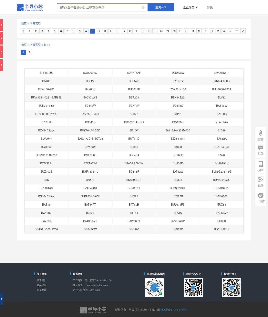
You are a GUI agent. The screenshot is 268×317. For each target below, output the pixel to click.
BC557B (134, 54)
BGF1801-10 (105, 115)
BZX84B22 (163, 65)
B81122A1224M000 (163, 87)
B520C (105, 120)
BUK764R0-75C (104, 87)
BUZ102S (75, 115)
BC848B (104, 81)
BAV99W (104, 98)
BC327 (105, 54)
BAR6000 (192, 131)
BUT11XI (134, 93)
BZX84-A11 (163, 93)
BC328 (163, 120)
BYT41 (134, 143)
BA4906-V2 (104, 148)
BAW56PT (134, 148)
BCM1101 (134, 126)
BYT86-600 (75, 48)
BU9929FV (192, 109)
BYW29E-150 (163, 59)
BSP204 (134, 65)
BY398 (163, 98)
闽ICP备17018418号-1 (161, 207)
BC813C (163, 70)
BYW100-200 (75, 59)
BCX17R (134, 70)
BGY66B (163, 104)
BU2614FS (163, 137)
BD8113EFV (192, 154)
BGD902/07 (104, 48)
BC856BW (163, 48)
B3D (75, 120)
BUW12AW (192, 81)
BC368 (134, 98)
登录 (184, 4)
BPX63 (134, 131)
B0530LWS (104, 65)
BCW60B (163, 81)
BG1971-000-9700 (75, 154)
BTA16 (163, 143)
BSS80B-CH (134, 120)
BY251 (163, 76)
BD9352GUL (163, 126)
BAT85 (75, 54)
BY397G (163, 54)
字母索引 (68, 15)
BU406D (163, 109)
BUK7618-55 (75, 70)
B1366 (192, 87)
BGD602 (75, 98)
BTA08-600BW (134, 109)
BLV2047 (75, 93)
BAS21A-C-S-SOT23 (105, 93)
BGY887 (75, 143)
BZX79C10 (104, 109)
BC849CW (104, 154)
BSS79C (163, 154)
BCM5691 (76, 109)
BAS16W (192, 70)
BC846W (104, 70)
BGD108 (133, 154)
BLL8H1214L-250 (75, 104)
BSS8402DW (75, 131)
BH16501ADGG (134, 81)
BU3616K (134, 59)
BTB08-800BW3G (75, 76)
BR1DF (134, 87)
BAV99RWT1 (192, 48)
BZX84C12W (75, 87)
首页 (60, 15)
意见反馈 (66, 194)
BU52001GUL (192, 120)
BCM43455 (192, 126)
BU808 (192, 148)
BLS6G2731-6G (192, 115)
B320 (192, 104)
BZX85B (163, 131)
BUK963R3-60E (104, 131)
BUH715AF (134, 48)
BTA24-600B (192, 54)
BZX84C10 (104, 126)
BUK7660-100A (192, 59)
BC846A (134, 104)
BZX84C (104, 59)
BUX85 (192, 137)
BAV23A (75, 148)
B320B (105, 143)
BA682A (192, 93)
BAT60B (192, 76)
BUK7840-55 (192, 98)
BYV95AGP (163, 148)
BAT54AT (104, 137)
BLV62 (192, 65)
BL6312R (75, 81)
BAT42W (163, 115)
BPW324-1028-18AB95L (75, 65)
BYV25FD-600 (105, 76)
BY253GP (192, 143)
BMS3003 (105, 104)
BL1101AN (75, 126)
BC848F (134, 115)
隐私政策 (66, 191)
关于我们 (66, 188)
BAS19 (75, 137)
